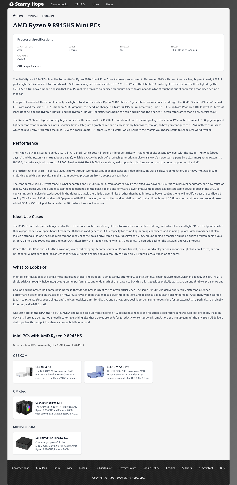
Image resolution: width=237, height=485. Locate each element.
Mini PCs (80, 4)
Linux (95, 4)
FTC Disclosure (103, 467)
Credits (170, 467)
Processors (48, 15)
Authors (187, 467)
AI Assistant (206, 467)
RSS (222, 467)
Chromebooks (59, 4)
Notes (109, 4)
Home (20, 15)
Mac (69, 467)
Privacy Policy (127, 467)
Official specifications (29, 66)
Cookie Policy (151, 467)
